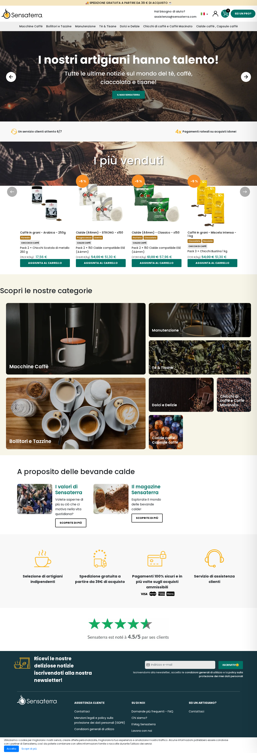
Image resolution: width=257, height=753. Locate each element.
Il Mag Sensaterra (144, 724)
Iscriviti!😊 (230, 665)
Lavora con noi (142, 731)
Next (246, 77)
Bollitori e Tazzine (58, 26)
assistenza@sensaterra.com (175, 17)
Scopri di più (29, 748)
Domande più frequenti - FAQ (152, 711)
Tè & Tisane (107, 26)
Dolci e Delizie (130, 26)
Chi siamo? (139, 718)
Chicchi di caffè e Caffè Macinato (168, 26)
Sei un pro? (243, 13)
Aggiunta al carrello (45, 263)
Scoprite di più (71, 523)
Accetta (11, 748)
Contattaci (82, 711)
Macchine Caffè (31, 26)
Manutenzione (85, 26)
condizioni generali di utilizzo (203, 672)
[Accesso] (215, 14)
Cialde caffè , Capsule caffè (217, 26)
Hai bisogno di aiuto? (169, 11)
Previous (11, 77)
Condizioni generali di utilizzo (94, 729)
